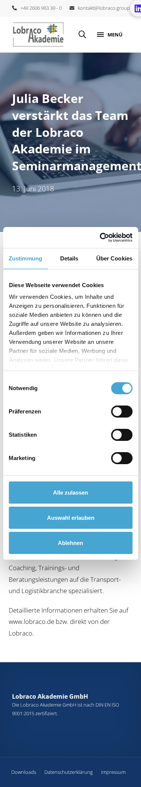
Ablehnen (70, 543)
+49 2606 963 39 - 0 (39, 8)
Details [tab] (69, 258)
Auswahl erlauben (70, 518)
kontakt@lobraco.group (102, 8)
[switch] (121, 412)
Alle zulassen (70, 492)
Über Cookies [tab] (114, 258)
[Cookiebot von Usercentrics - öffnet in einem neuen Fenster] (100, 237)
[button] (82, 34)
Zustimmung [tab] (25, 258)
